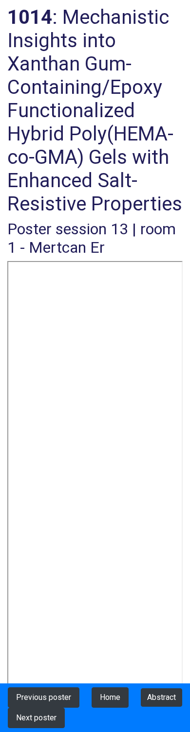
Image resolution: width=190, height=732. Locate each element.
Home (110, 697)
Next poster (36, 717)
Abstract (161, 697)
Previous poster (43, 697)
